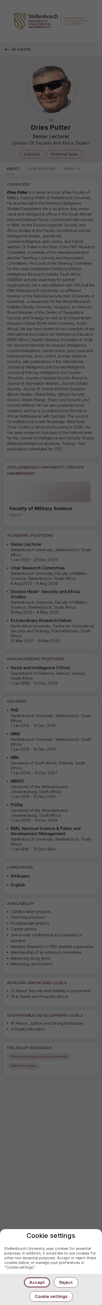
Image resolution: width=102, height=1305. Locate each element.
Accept (37, 1282)
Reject (66, 1282)
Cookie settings (51, 1296)
